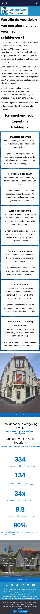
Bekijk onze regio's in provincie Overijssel (20, 433)
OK (15, 611)
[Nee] (38, 607)
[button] (37, 3)
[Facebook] (12, 585)
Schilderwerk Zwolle (14, 589)
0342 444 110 (9, 565)
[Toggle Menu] (36, 11)
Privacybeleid (23, 611)
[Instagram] (22, 585)
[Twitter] (17, 585)
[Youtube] (33, 585)
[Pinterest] (28, 585)
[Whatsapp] (6, 585)
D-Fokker (27, 594)
